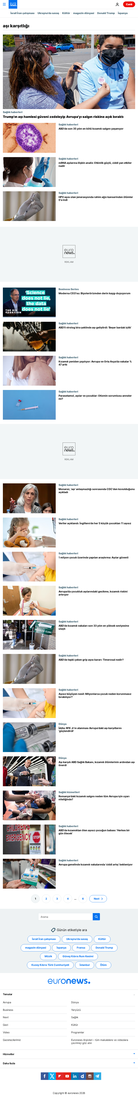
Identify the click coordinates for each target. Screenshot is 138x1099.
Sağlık (74, 1017)
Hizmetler (8, 1054)
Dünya (62, 723)
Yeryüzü (76, 1009)
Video (6, 1032)
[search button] (96, 916)
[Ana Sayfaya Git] (13, 4)
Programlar (77, 1032)
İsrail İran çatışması (22, 13)
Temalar (7, 994)
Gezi (5, 1024)
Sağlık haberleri (12, 111)
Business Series (69, 289)
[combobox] (69, 916)
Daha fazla (9, 1063)
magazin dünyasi (83, 13)
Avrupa (7, 1002)
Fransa (81, 947)
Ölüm (103, 964)
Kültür (66, 13)
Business (8, 1009)
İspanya (123, 13)
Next (96, 898)
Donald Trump (106, 13)
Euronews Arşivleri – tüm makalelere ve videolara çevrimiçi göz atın (99, 1041)
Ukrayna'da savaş (48, 13)
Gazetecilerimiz (12, 1039)
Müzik (48, 956)
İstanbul (85, 964)
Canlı (129, 4)
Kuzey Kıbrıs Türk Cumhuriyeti (50, 964)
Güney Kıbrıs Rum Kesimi (78, 956)
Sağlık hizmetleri (69, 792)
